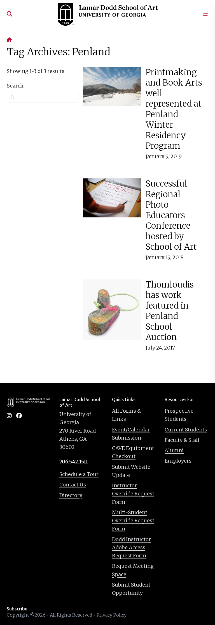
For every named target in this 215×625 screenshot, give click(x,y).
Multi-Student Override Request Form (133, 520)
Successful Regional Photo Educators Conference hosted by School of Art (171, 215)
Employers (178, 461)
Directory (70, 495)
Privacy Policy (112, 615)
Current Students (186, 429)
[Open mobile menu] (205, 14)
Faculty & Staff (182, 440)
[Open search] (9, 14)
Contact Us (72, 484)
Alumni (174, 450)
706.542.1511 (73, 461)
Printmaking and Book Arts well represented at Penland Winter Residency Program (174, 109)
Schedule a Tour (79, 474)
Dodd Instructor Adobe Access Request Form (131, 547)
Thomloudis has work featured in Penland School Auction (170, 311)
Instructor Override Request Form (133, 493)
